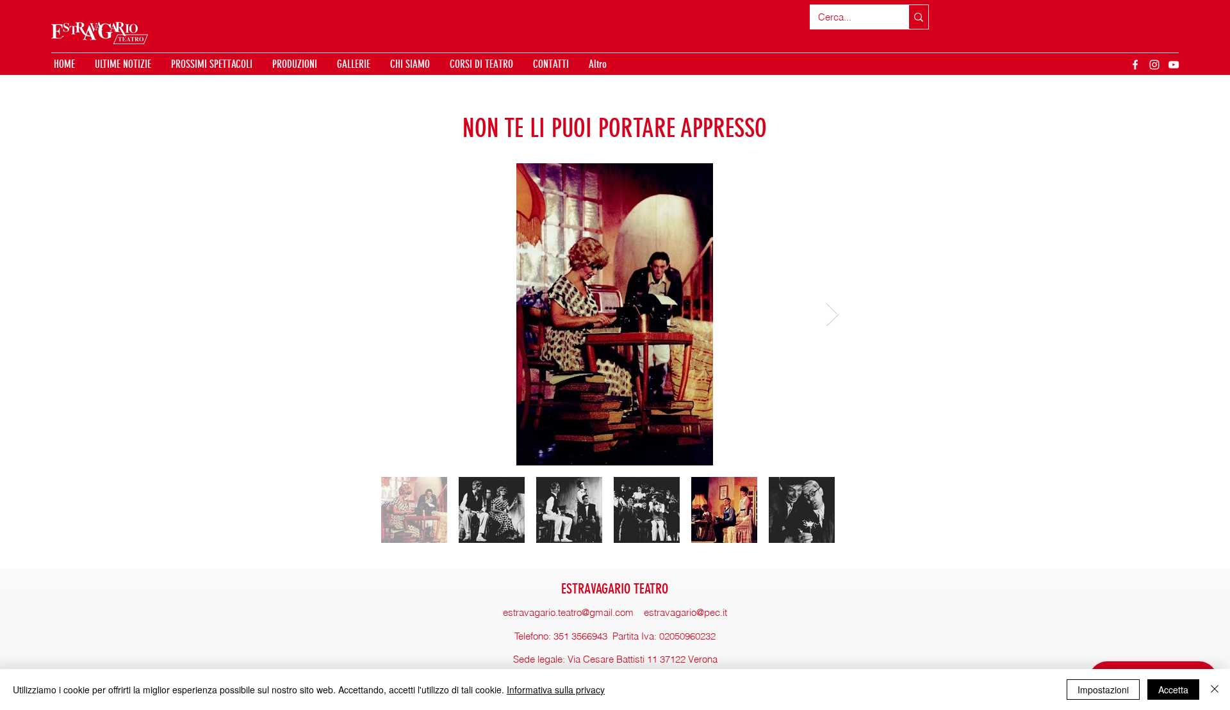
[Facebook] (1135, 64)
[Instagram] (1154, 64)
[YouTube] (1173, 64)
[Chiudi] (1214, 689)
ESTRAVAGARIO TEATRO (614, 588)
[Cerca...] (918, 17)
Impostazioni (1103, 689)
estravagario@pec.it (685, 612)
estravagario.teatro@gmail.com (568, 612)
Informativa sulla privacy (556, 689)
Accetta (1173, 689)
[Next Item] (832, 314)
